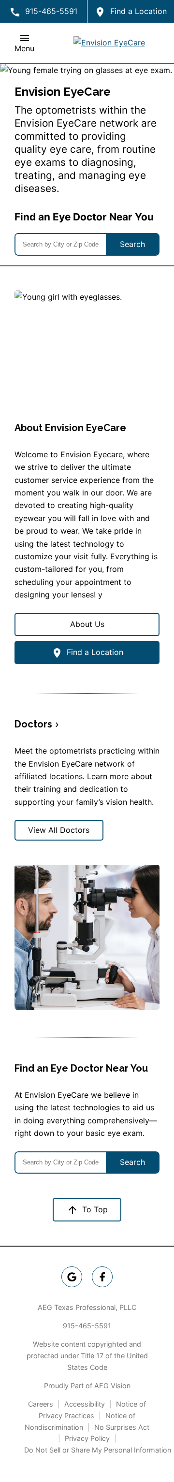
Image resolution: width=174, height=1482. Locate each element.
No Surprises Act (121, 1427)
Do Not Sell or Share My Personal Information (97, 1450)
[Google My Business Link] (71, 1276)
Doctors (33, 724)
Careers (40, 1404)
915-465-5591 (87, 1326)
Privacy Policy (87, 1438)
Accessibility (84, 1404)
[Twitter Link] (102, 1276)
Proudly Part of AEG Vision (87, 1385)
